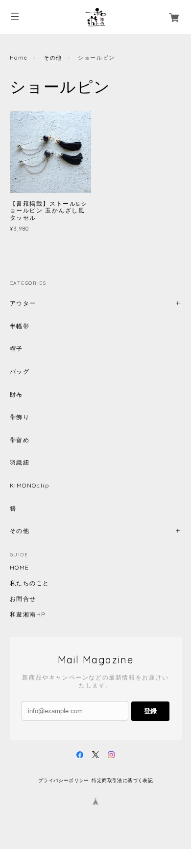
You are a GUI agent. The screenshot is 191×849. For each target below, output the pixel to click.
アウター (23, 303)
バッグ (20, 371)
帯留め (20, 440)
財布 (16, 394)
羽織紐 (20, 462)
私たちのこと (30, 583)
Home (19, 57)
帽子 (16, 348)
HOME (19, 567)
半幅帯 (20, 326)
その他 (53, 57)
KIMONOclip (29, 485)
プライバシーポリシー (63, 780)
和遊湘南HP (28, 614)
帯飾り (20, 417)
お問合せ (23, 598)
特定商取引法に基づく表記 (122, 780)
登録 (150, 711)
